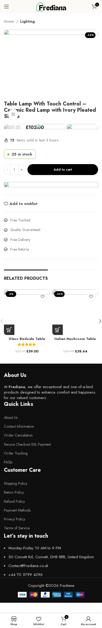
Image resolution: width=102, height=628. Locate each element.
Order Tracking (16, 453)
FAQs (8, 462)
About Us (11, 417)
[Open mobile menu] (6, 6)
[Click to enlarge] (13, 114)
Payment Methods (17, 510)
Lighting (27, 21)
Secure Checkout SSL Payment (27, 444)
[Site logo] (51, 6)
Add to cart (63, 169)
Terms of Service (17, 528)
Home (9, 21)
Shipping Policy (15, 483)
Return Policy (14, 492)
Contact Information (19, 426)
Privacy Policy (14, 519)
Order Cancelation (18, 435)
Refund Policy (14, 501)
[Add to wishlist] (42, 296)
